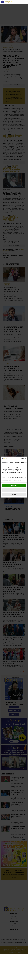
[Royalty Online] (9, 1)
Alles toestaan (14, 485)
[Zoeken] (26, 2)
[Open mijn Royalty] (23, 2)
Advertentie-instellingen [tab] (21, 462)
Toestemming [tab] (5, 462)
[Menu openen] (19, 2)
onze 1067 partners (9, 469)
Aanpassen (13, 490)
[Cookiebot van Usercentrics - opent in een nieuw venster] (20, 458)
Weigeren (14, 494)
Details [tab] (11, 462)
